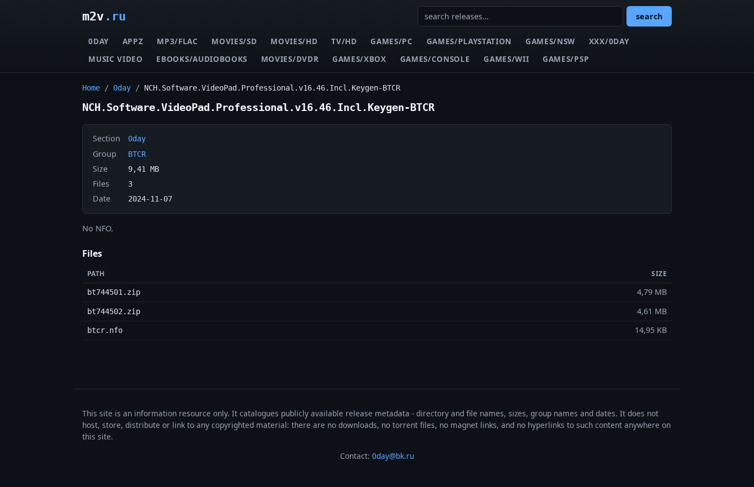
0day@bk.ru (393, 456)
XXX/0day (609, 41)
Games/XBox (359, 59)
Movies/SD (234, 41)
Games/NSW (550, 41)
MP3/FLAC (177, 41)
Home (91, 87)
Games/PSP (566, 59)
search (649, 16)
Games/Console (435, 59)
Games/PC (391, 41)
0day (98, 41)
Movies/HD (293, 41)
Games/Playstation (469, 41)
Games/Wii (506, 59)
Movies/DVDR (289, 59)
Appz (133, 41)
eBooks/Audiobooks (201, 59)
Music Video (115, 59)
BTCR (137, 154)
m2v (104, 16)
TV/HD (344, 41)
